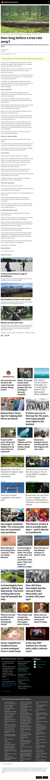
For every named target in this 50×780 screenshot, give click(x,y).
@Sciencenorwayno (41, 664)
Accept (45, 777)
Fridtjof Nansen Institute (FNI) (10, 711)
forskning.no (20, 332)
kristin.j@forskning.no (23, 685)
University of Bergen (40, 751)
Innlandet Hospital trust (9, 714)
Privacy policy (5, 679)
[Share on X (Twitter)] (4, 336)
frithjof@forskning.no (23, 677)
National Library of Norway (9, 729)
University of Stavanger (40, 759)
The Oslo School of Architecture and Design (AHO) (40, 733)
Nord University (7, 742)
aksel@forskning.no (23, 666)
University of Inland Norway (41, 753)
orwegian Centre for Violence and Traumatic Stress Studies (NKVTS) (10, 758)
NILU (5, 737)
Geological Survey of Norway (9, 713)
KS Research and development (10, 726)
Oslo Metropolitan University (26, 746)
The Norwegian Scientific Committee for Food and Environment (41, 729)
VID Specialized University (41, 761)
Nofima (5, 740)
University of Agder (40, 749)
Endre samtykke (6, 691)
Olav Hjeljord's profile (7, 251)
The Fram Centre (39, 708)
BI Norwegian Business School (10, 703)
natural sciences (30, 332)
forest (9, 332)
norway (3, 332)
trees (13, 332)
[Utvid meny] (48, 2)
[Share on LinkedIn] (6, 336)
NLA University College (8, 739)
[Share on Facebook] (2, 336)
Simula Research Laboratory (25, 758)
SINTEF (21, 760)
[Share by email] (8, 336)
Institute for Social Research (9, 719)
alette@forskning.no (23, 671)
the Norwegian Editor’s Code (9, 683)
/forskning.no (39, 667)
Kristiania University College (10, 724)
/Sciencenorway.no (41, 661)
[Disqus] (25, 352)
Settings (39, 777)
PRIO (21, 748)
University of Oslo (39, 755)
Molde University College (9, 727)
